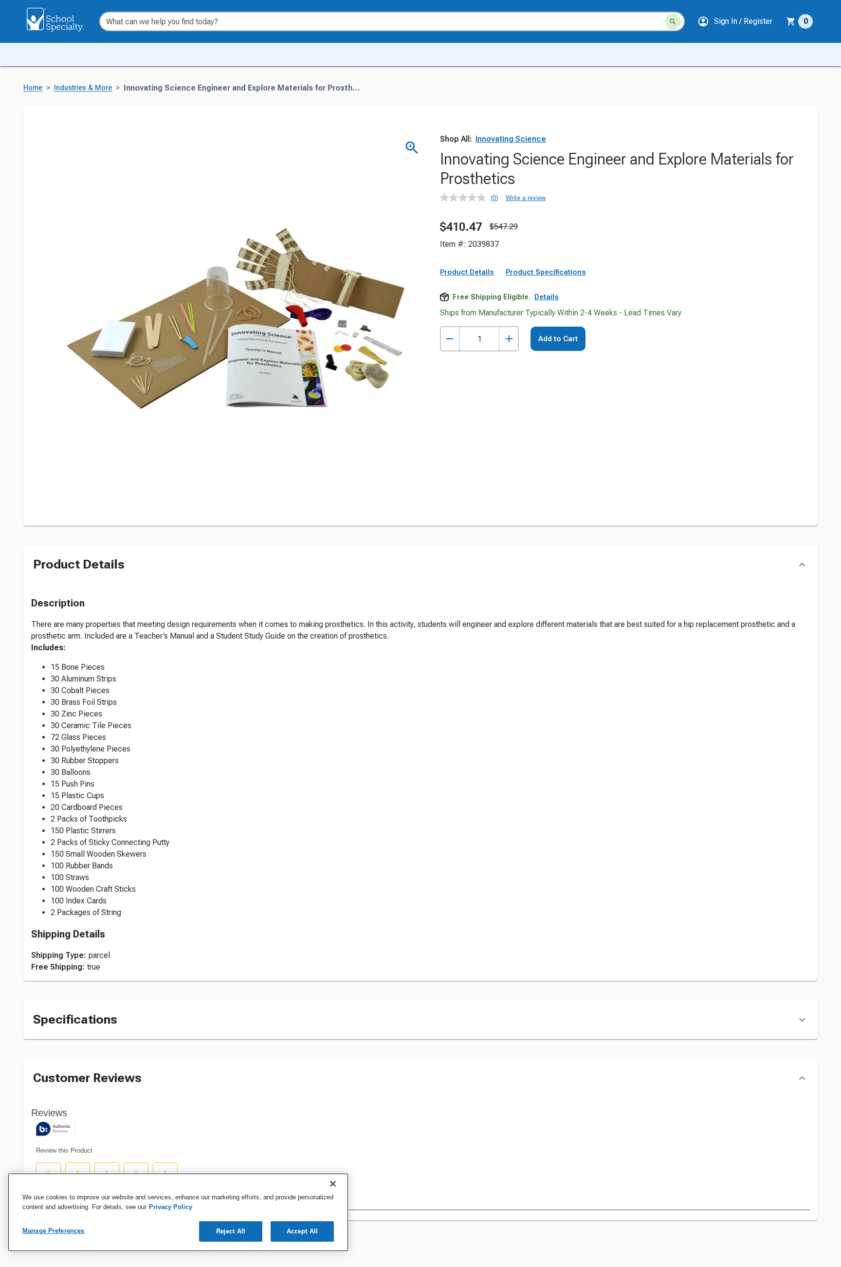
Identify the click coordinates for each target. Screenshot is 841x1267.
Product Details (467, 272)
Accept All (302, 1231)
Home (32, 88)
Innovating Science (510, 139)
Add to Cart (558, 338)
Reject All (230, 1231)
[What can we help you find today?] (673, 22)
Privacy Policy (170, 1207)
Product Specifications (546, 272)
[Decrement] (450, 339)
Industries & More (83, 88)
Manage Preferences (53, 1230)
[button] (734, 21)
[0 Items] (791, 21)
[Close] (333, 1183)
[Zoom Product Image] (412, 147)
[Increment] (509, 339)
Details (546, 297)
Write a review (526, 198)
